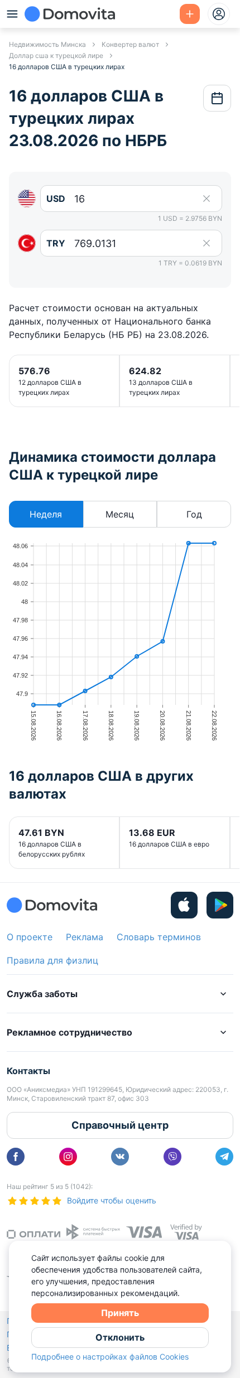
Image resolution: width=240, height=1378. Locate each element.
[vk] (120, 1157)
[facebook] (16, 1157)
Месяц (119, 514)
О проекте (29, 937)
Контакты (28, 1070)
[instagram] (68, 1157)
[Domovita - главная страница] (70, 14)
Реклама (84, 937)
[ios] (184, 905)
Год (194, 514)
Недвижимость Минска (47, 44)
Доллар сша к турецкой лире (56, 55)
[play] (220, 905)
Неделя (46, 514)
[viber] (172, 1157)
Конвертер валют (130, 44)
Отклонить (120, 1337)
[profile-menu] (219, 14)
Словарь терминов (159, 937)
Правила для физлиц (52, 960)
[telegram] (224, 1157)
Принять (120, 1312)
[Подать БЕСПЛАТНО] (189, 14)
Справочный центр (120, 1125)
